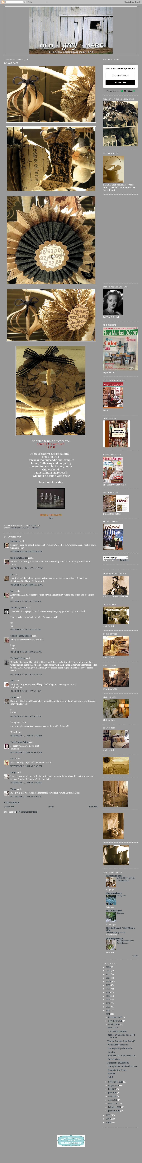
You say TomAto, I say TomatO (121, 1041)
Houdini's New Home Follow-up (121, 1055)
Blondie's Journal (18, 608)
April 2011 (112, 1100)
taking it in (121, 896)
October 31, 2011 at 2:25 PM (26, 652)
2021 (108, 978)
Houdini (111, 1074)
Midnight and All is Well (118, 1063)
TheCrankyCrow (17, 658)
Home (51, 807)
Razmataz (15, 541)
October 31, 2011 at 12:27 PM (26, 568)
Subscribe (120, 82)
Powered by (112, 91)
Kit (11, 574)
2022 (108, 974)
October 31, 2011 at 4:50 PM (26, 674)
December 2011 (115, 1017)
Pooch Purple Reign (19, 742)
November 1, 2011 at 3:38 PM (26, 766)
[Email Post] (39, 525)
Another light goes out (115, 933)
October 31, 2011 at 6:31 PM (25, 691)
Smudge (111, 1052)
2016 (108, 996)
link (51, 518)
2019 (108, 985)
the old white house (19, 558)
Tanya (13, 772)
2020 (108, 981)
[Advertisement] (120, 239)
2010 (108, 1115)
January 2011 (114, 1111)
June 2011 (112, 1093)
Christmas (16, 528)
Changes (120, 913)
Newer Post (9, 807)
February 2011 (114, 1107)
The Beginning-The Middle (119, 1048)
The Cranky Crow (114, 911)
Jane (12, 591)
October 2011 (114, 1024)
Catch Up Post (113, 1059)
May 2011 (112, 1096)
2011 (108, 1014)
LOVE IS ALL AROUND (30, 528)
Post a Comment (11, 802)
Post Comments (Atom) (26, 812)
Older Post (92, 807)
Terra (13, 759)
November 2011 (115, 1021)
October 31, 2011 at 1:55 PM (25, 629)
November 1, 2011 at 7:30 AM (26, 736)
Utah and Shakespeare (117, 1045)
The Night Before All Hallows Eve (122, 1066)
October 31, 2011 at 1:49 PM (25, 601)
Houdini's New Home (117, 1070)
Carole (13, 697)
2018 (108, 989)
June (12, 681)
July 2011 (112, 1089)
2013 (108, 1007)
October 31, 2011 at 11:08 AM (26, 551)
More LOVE (11, 63)
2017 (108, 992)
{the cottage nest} (114, 876)
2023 (108, 971)
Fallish (110, 1077)
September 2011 (115, 1082)
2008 (108, 1122)
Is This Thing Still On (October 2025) (126, 879)
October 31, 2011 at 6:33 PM (26, 716)
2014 (108, 1003)
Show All (135, 956)
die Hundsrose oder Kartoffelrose (125, 942)
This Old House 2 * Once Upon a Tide (120, 929)
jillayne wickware (114, 893)
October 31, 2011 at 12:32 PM (26, 585)
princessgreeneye (114, 938)
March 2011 (113, 1103)
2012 (108, 1010)
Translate (124, 560)
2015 (108, 999)
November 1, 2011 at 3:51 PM (26, 783)
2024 (108, 967)
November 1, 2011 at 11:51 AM (26, 752)
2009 (108, 1119)
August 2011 (113, 1085)
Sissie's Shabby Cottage (21, 636)
